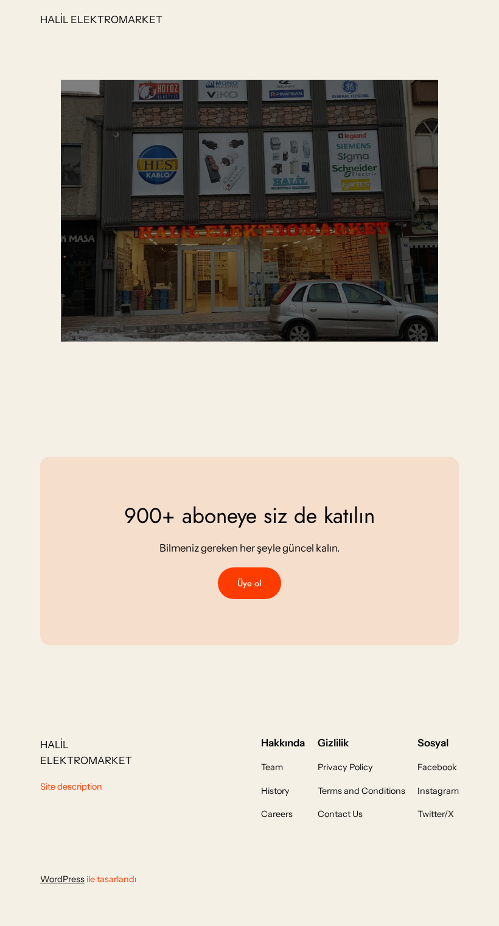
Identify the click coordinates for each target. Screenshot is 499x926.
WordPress (62, 879)
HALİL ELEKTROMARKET (101, 19)
